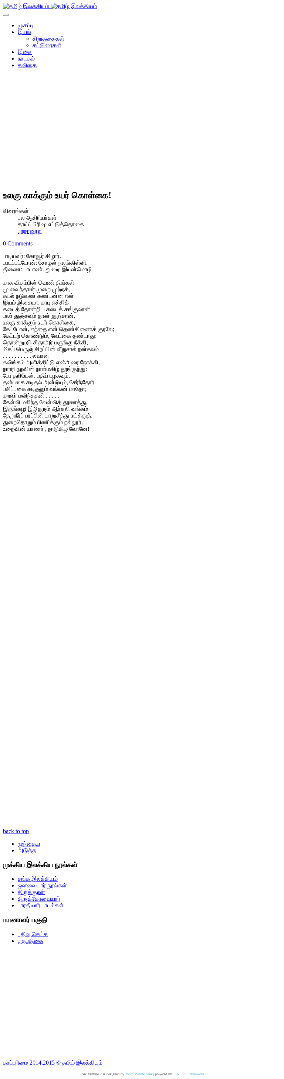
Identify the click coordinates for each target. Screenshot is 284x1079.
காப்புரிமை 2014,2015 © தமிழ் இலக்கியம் (52, 1062)
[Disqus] (142, 537)
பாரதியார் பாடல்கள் (41, 905)
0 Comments (18, 243)
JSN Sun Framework (188, 1074)
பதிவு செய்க (33, 934)
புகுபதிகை (30, 941)
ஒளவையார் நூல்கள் (42, 885)
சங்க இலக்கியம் (38, 879)
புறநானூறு (30, 231)
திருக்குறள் (31, 892)
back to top (16, 831)
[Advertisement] (142, 131)
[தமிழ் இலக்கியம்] (50, 6)
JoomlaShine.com (138, 1074)
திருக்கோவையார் (39, 899)
